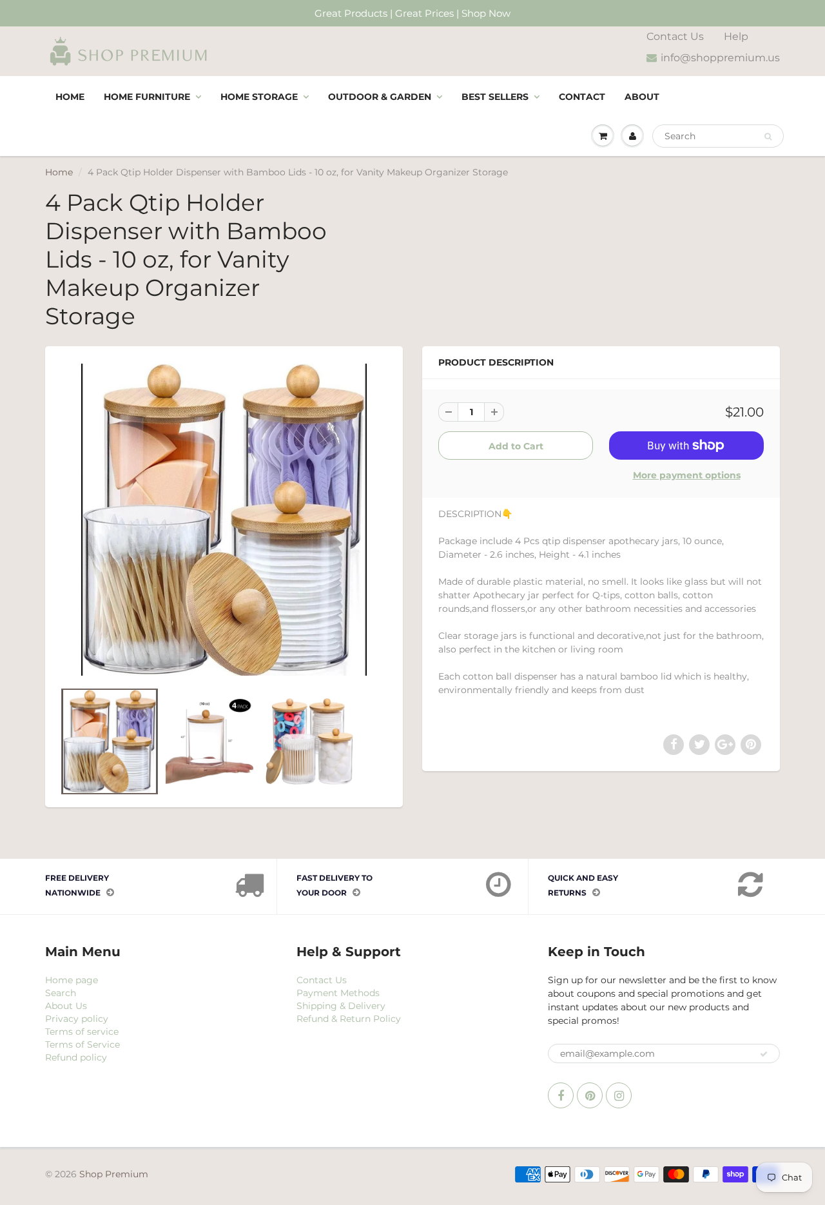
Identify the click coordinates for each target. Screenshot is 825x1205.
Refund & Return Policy (348, 1018)
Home (69, 97)
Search (60, 993)
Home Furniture (147, 97)
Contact (582, 97)
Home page (71, 980)
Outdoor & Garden (379, 97)
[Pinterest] (590, 1095)
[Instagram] (619, 1095)
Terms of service (82, 1031)
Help (736, 36)
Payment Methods (338, 993)
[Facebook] (561, 1095)
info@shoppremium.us (720, 58)
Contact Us (675, 36)
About (642, 97)
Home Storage (259, 97)
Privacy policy (76, 1018)
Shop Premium (113, 1174)
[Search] (768, 136)
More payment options (687, 475)
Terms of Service (82, 1044)
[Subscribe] (763, 1054)
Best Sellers (495, 97)
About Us (66, 1006)
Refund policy (76, 1057)
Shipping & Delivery (340, 1006)
